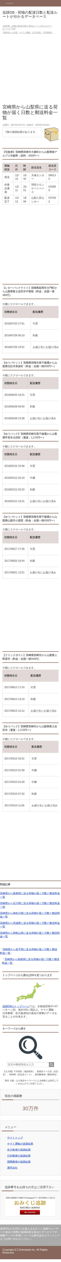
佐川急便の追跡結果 (19, 1149)
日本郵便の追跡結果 (19, 1155)
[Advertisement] (30, 70)
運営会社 (12, 1167)
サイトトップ (15, 1137)
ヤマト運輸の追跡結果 (20, 1143)
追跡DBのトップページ (16, 1006)
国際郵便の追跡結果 (19, 1161)
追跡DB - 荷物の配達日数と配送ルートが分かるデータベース (30, 14)
